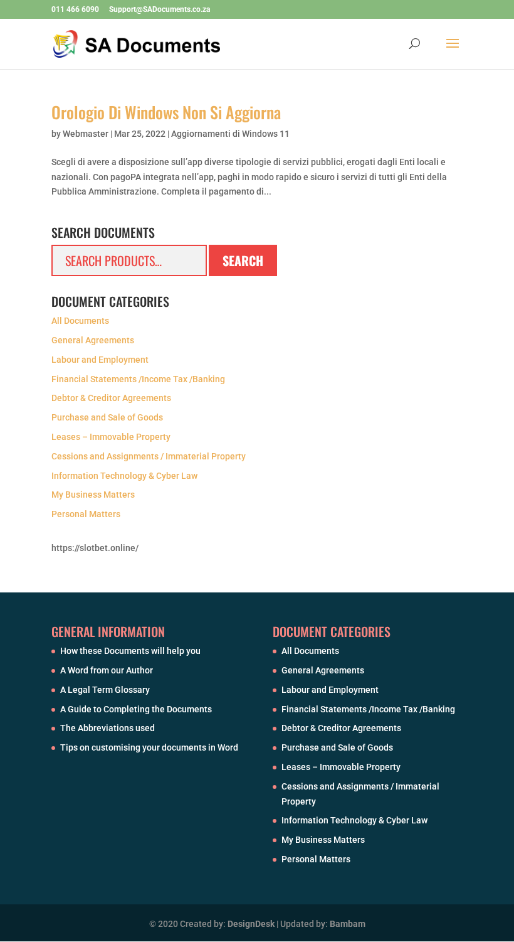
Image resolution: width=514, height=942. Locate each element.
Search (243, 260)
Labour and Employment (100, 360)
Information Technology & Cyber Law (124, 476)
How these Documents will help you (130, 651)
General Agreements (92, 340)
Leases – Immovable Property (110, 437)
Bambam (347, 924)
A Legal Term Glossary (105, 690)
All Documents (80, 321)
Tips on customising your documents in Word (149, 747)
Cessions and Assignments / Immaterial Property (148, 456)
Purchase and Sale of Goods (107, 417)
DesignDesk (251, 924)
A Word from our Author (106, 670)
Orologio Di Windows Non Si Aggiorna (166, 112)
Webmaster (85, 134)
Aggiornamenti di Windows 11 (230, 134)
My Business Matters (93, 495)
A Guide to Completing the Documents (136, 709)
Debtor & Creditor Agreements (111, 398)
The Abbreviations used (107, 728)
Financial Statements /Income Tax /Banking (138, 379)
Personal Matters (85, 514)
